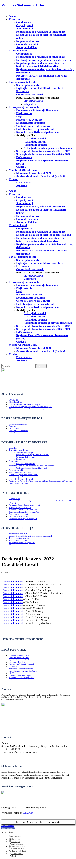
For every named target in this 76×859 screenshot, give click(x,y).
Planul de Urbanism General (21, 479)
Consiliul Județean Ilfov (19, 657)
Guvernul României (17, 662)
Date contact (24, 182)
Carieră (21, 166)
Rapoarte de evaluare (29, 119)
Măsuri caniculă (15, 402)
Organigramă (24, 25)
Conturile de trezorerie (30, 94)
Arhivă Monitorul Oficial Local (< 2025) (40, 176)
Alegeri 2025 (14, 498)
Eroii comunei (15, 428)
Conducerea (23, 22)
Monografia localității (18, 534)
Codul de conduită (27, 44)
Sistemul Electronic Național (21, 675)
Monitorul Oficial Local (23, 169)
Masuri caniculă (15, 545)
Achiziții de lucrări (35, 141)
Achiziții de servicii (35, 138)
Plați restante (24, 113)
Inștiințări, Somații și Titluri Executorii (39, 88)
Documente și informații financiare (37, 110)
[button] (8, 828)
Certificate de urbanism (19, 516)
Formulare (22, 91)
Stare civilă (13, 461)
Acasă (12, 15)
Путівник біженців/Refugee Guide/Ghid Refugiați (30, 406)
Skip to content (7, 825)
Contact (13, 179)
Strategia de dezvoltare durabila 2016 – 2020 (43, 154)
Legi (19, 116)
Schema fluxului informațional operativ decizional (30, 536)
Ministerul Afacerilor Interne (21, 668)
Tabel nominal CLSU (18, 540)
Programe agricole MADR (20, 507)
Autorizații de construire (19, 514)
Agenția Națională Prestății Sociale (23, 660)
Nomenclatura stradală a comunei (23, 510)
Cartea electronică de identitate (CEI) (32, 468)
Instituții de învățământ (18, 430)
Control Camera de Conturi (33, 125)
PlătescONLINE (33, 100)
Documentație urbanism (30, 122)
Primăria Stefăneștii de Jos (22, 5)
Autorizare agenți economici (21, 472)
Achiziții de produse (35, 144)
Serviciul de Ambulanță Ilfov (21, 677)
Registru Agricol (16, 477)
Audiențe (21, 185)
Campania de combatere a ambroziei (24, 505)
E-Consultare (24, 157)
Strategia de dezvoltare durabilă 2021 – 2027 (43, 151)
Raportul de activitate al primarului (37, 132)
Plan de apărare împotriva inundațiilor (25, 404)
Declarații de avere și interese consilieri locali (43, 59)
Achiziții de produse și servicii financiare (48, 147)
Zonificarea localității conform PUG (24, 512)
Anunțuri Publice (26, 47)
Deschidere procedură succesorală (23, 474)
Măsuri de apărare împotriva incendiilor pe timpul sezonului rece (36, 409)
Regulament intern (27, 41)
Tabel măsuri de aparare (19, 538)
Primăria (14, 19)
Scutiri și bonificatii (27, 85)
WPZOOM (28, 812)
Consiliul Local (18, 50)
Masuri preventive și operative (22, 542)
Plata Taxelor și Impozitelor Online (24, 680)
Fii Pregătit (13, 666)
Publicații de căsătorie (25, 463)
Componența (24, 53)
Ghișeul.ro (30, 103)
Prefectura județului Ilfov (19, 655)
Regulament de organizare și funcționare (40, 31)
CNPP (11, 673)
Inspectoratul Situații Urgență (21, 664)
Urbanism (13, 448)
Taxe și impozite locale (22, 81)
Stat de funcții (24, 28)
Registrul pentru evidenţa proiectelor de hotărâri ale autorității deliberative (40, 65)
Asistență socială (16, 470)
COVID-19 (13, 400)
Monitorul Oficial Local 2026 (33, 173)
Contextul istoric (16, 426)
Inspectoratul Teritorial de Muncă (23, 671)
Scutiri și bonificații (24, 452)
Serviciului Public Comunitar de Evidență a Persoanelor (32, 466)
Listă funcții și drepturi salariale (35, 129)
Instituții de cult (15, 433)
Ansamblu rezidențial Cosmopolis (23, 518)
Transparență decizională (24, 107)
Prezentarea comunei (18, 424)
